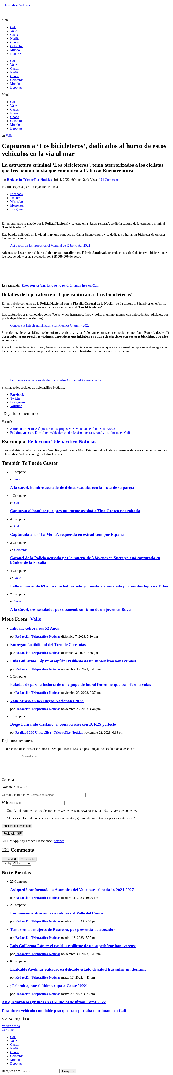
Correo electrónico (15, 795)
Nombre (8, 787)
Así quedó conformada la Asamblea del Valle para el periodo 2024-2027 (72, 889)
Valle (13, 31)
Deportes (16, 53)
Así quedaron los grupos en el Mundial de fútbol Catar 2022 (50, 245)
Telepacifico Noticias (16, 5)
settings (59, 841)
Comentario (11, 779)
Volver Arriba (11, 1026)
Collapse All (28, 859)
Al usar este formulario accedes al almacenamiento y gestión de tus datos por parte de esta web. (71, 818)
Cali (13, 27)
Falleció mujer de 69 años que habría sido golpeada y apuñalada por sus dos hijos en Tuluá (89, 586)
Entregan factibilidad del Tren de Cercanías (48, 644)
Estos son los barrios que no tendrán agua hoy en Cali (60, 285)
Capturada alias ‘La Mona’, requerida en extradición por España (67, 534)
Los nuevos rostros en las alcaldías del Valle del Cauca (56, 913)
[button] (86, 20)
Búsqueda (68, 1071)
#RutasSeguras (20, 358)
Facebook (17, 394)
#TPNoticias (151, 267)
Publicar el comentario (17, 825)
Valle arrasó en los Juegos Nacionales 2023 (47, 701)
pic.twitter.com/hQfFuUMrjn (68, 366)
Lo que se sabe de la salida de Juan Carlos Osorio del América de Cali (56, 380)
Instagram (17, 402)
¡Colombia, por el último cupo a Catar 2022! (48, 985)
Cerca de (8, 1030)
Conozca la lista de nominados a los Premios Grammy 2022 (49, 325)
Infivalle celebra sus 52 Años (34, 628)
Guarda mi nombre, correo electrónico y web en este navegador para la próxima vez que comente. (72, 810)
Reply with (12, 833)
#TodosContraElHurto (34, 366)
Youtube (16, 406)
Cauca (14, 34)
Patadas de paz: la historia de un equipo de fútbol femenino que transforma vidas (80, 684)
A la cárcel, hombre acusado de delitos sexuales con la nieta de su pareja (72, 487)
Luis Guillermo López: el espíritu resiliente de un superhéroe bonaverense (73, 661)
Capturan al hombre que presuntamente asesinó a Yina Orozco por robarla (75, 511)
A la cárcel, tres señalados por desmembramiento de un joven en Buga (70, 609)
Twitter (15, 398)
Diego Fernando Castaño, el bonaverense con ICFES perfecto (63, 724)
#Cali (13, 263)
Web (5, 802)
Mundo (15, 50)
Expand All (9, 859)
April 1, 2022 (103, 373)
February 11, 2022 (78, 278)
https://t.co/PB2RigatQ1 (26, 271)
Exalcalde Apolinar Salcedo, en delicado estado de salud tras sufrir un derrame (78, 969)
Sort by (7, 863)
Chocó (14, 42)
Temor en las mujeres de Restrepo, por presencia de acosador (62, 929)
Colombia (16, 46)
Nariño (14, 38)
